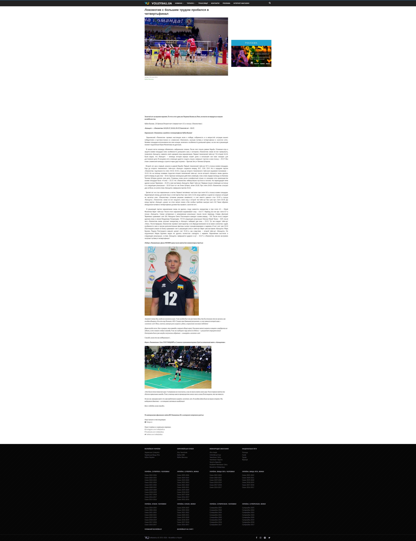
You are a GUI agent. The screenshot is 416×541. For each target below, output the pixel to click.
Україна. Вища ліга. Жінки (253, 471)
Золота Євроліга (215, 462)
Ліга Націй (213, 452)
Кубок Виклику (149, 79)
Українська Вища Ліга (152, 455)
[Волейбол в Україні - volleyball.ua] (158, 3)
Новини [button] (178, 3)
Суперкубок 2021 (216, 515)
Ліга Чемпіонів (182, 452)
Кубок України (149, 457)
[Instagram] (260, 538)
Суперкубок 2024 (216, 510)
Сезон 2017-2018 (151, 494)
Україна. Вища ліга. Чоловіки (222, 471)
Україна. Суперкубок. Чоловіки (223, 504)
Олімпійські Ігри (215, 455)
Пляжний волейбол (153, 529)
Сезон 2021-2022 (151, 485)
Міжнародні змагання (219, 449)
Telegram (149, 422)
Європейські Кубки (185, 449)
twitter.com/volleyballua (154, 434)
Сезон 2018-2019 (151, 492)
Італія (244, 455)
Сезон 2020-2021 (151, 487)
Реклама (226, 3)
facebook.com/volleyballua (154, 432)
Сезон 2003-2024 (151, 510)
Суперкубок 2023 (216, 512)
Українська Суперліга (152, 452)
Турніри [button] (190, 3)
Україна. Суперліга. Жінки (188, 471)
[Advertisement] (186, 98)
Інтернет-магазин (241, 3)
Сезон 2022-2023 (151, 482)
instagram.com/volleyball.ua (155, 429)
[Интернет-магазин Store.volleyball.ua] (251, 56)
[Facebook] (256, 538)
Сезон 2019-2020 (151, 490)
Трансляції (203, 3)
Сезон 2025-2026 (151, 475)
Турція (244, 457)
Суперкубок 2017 (216, 524)
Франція (245, 460)
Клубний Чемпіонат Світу (218, 464)
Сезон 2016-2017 (151, 497)
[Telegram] (265, 538)
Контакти (215, 3)
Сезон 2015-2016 (151, 499)
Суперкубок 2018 (216, 522)
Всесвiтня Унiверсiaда (217, 467)
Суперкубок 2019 (216, 520)
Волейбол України (152, 449)
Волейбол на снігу (185, 529)
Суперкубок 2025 (216, 508)
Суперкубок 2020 (216, 517)
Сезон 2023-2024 (151, 480)
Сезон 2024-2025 (151, 478)
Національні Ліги (249, 449)
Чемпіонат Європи (216, 460)
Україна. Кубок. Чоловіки (155, 504)
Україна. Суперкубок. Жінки (254, 504)
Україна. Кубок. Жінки (186, 504)
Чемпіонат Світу (215, 457)
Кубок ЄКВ (181, 455)
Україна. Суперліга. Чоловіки (157, 471)
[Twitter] (269, 538)
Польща (245, 452)
